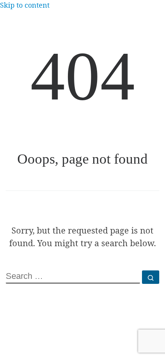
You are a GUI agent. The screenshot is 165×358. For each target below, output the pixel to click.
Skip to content (25, 5)
